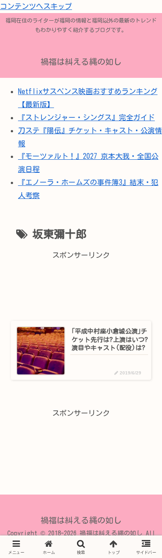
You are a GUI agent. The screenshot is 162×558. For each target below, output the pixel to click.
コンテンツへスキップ (36, 6)
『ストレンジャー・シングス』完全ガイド (86, 117)
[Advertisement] (81, 285)
